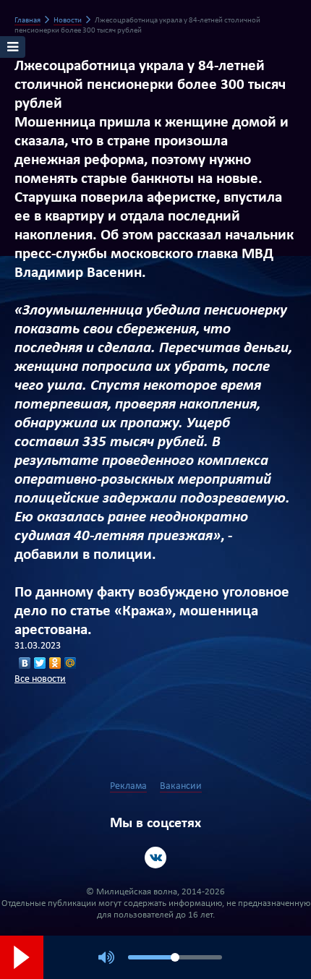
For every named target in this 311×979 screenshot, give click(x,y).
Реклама (128, 786)
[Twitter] (40, 663)
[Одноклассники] (55, 663)
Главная (27, 21)
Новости (68, 21)
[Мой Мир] (70, 663)
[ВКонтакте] (25, 663)
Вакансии (181, 786)
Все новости (40, 679)
